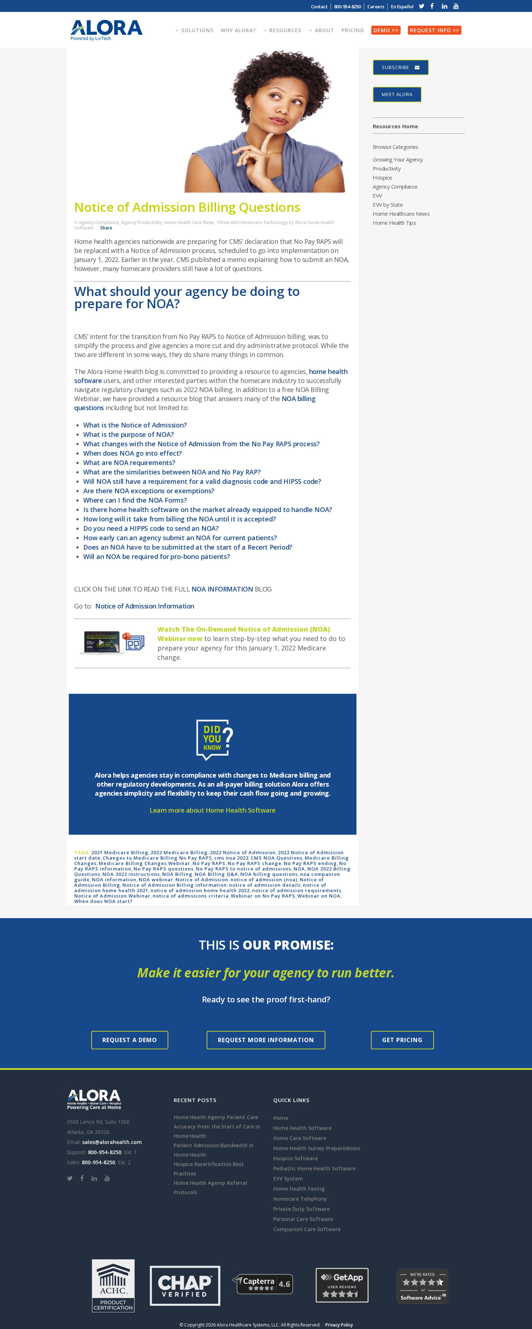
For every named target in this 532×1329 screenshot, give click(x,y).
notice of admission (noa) (264, 879)
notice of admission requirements (296, 890)
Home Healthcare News (401, 213)
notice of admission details (265, 885)
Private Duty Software (301, 1208)
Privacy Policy (339, 1325)
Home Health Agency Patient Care (216, 1117)
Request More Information (266, 1040)
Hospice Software (295, 1158)
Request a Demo (129, 1040)
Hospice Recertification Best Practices (209, 1169)
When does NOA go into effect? (132, 453)
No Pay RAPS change (255, 863)
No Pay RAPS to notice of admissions (243, 868)
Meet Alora (397, 94)
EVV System (288, 1178)
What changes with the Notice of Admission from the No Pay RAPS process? (201, 443)
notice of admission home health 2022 (200, 890)
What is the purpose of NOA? (128, 434)
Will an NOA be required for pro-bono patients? (156, 556)
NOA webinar (156, 879)
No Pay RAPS (209, 863)
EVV (377, 195)
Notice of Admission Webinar (112, 896)
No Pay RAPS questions (164, 868)
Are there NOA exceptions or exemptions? (149, 490)
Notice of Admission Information (144, 606)
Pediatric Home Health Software (314, 1168)
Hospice (382, 177)
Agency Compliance (99, 222)
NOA (299, 868)
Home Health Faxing (299, 1188)
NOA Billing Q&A (216, 874)
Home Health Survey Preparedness (316, 1148)
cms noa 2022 (231, 858)
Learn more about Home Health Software (212, 810)
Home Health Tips (394, 222)
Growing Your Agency (398, 159)
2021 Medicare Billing (119, 852)
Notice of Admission (202, 879)
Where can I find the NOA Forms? (135, 500)
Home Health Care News (189, 222)
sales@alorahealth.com (112, 1142)
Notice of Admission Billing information (174, 885)
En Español (402, 6)
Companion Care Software (307, 1229)
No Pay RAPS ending (310, 863)
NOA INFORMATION (222, 589)
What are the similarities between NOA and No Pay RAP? (172, 472)
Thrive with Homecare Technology (252, 222)
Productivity (387, 168)
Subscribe (395, 67)
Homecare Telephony (300, 1198)
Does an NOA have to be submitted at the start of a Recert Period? (187, 547)
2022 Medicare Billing (179, 852)
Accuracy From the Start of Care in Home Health (217, 1131)
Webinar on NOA (319, 896)
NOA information (114, 879)
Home (280, 1117)
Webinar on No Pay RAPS (263, 896)
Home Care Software (299, 1138)
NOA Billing (177, 874)
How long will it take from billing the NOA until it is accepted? (179, 519)
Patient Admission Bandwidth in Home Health (213, 1150)
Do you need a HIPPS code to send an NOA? (151, 528)
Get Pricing (402, 1040)
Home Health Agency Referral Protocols (210, 1187)
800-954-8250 (104, 1152)
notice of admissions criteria (191, 896)
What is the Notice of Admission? (135, 425)
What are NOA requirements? (129, 462)
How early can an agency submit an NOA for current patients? (180, 537)
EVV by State (388, 204)
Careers (375, 6)
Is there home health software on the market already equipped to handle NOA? (207, 509)
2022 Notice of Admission (243, 852)
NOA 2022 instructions (131, 874)
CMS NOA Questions (277, 858)
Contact (319, 6)
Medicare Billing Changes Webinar (144, 863)
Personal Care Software (303, 1219)
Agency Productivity (141, 222)
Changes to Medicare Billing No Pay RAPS (157, 858)
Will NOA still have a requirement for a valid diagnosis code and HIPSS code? (202, 481)
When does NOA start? (103, 901)
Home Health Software (302, 1127)
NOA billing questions (269, 874)
